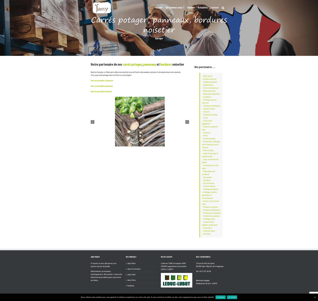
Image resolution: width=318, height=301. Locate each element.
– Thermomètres (208, 186)
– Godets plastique (209, 82)
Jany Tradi (131, 275)
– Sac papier (207, 177)
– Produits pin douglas (211, 213)
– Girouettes (207, 228)
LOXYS (214, 284)
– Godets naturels (209, 79)
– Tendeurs (206, 180)
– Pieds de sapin (208, 231)
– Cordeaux (206, 97)
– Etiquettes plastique (211, 94)
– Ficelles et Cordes (209, 115)
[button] (223, 8)
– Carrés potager (208, 139)
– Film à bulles (208, 151)
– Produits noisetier (210, 207)
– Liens (205, 118)
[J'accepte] (315, 297)
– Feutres (205, 112)
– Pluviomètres (208, 183)
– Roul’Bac (206, 234)
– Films (205, 136)
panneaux (149, 65)
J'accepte (220, 297)
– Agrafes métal (208, 109)
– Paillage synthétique (211, 106)
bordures (166, 65)
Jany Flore (131, 264)
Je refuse (232, 297)
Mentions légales (203, 281)
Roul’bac (130, 286)
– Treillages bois (208, 219)
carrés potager (132, 65)
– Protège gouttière (210, 189)
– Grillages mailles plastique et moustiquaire (209, 195)
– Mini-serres (207, 76)
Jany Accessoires (134, 269)
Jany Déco (131, 280)
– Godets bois (207, 85)
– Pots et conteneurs (210, 88)
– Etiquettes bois (208, 91)
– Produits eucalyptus (211, 216)
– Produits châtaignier (211, 210)
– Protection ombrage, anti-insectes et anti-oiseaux (211, 145)
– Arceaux (206, 133)
